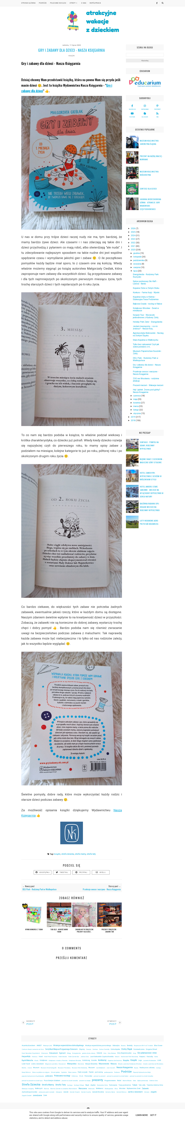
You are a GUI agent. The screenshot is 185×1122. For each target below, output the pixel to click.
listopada (137, 257)
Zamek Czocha (86, 1092)
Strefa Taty (91, 854)
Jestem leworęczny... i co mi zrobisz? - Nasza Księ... (145, 327)
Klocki (36, 1060)
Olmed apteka (55, 1072)
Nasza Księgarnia (125, 1067)
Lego (140, 1060)
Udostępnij (44, 872)
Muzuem (91, 1068)
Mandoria (81, 1064)
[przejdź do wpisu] (34, 926)
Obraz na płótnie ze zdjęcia (40, 1072)
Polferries (75, 1076)
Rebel (119, 1080)
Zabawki (145, 1088)
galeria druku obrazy (88, 1053)
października (139, 260)
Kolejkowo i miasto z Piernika (58, 1060)
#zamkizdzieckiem (28, 1045)
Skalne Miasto (127, 1080)
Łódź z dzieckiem (37, 1064)
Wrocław (122, 1088)
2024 (133, 235)
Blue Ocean (158, 1045)
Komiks (94, 1060)
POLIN (81, 1076)
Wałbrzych (39, 1088)
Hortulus (34, 1056)
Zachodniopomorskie (29, 1092)
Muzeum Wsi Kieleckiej (79, 1068)
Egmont (62, 1053)
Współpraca (95, 3)
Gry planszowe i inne (147, 1053)
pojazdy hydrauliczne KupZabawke (33, 1076)
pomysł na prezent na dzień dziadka (141, 1076)
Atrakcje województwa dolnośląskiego (68, 1045)
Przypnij (83, 872)
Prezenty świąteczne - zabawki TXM (109, 930)
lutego (136, 410)
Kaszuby (150, 1056)
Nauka (136, 1068)
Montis (24, 1068)
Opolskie (64, 1072)
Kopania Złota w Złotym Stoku (146, 288)
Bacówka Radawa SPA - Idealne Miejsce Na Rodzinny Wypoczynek (150, 507)
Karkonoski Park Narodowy (129, 1056)
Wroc (116, 1088)
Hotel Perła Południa (50, 1056)
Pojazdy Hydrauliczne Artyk (142, 1072)
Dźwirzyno (44, 1053)
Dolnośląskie (115, 1049)
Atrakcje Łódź (47, 1045)
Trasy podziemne (125, 1085)
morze (30, 1068)
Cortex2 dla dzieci (148, 188)
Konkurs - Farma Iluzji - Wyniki (146, 292)
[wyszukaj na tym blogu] (162, 3)
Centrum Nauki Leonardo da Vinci (33, 1049)
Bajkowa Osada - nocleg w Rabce (147, 304)
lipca (135, 271)
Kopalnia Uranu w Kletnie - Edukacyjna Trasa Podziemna (145, 298)
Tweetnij (64, 872)
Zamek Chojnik (75, 1092)
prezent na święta (84, 1080)
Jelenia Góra (85, 1056)
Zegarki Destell (26, 1095)
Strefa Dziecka (67, 854)
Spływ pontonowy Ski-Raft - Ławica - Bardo (145, 282)
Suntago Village (79, 1085)
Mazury (114, 1064)
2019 (133, 417)
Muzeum (36, 1068)
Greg (134, 1053)
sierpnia (137, 267)
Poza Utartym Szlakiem (52, 1080)
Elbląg (69, 1053)
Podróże (43, 3)
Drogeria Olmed (151, 1049)
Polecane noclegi (62, 1075)
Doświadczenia (139, 1049)
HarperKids (26, 1056)
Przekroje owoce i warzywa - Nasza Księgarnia (145, 372)
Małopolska (71, 1064)
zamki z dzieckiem (135, 1092)
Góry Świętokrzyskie (124, 1053)
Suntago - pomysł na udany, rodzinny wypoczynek (149, 445)
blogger (145, 117)
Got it (153, 1115)
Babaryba (116, 1045)
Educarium (53, 1053)
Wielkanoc (99, 1088)
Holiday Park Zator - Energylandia (147, 322)
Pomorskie (88, 1076)
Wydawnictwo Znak (133, 1088)
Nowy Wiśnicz (26, 1072)
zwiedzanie (37, 1095)
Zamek (65, 1092)
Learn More (142, 1115)
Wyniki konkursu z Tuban (34, 929)
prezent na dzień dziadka (70, 1080)
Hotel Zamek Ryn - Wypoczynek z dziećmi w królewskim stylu (151, 476)
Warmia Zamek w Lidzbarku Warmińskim (63, 1088)
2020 (133, 249)
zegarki (154, 1092)
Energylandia (76, 1053)
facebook (132, 109)
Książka (126, 1060)
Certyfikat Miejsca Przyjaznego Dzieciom (61, 1049)
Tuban (134, 1085)
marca (136, 406)
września (137, 264)
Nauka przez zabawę (147, 1068)
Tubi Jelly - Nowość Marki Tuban (59, 930)
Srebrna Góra (153, 1080)
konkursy (102, 1060)
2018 (133, 420)
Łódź (159, 1060)
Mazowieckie (104, 1064)
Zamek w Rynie (110, 1092)
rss (157, 117)
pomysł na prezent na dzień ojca (32, 1080)
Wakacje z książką (28, 1088)
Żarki (45, 1095)
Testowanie (113, 1085)
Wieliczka (91, 1088)
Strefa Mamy (80, 854)
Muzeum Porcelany (64, 1068)
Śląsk (87, 1085)
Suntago (69, 1085)
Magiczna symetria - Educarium (55, 1064)
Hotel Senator (63, 1056)
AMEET (39, 1045)
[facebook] (155, 3)
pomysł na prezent (99, 1076)
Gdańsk (99, 1053)
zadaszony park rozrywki (46, 1092)
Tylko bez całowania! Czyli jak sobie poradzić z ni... (146, 345)
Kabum (117, 1056)
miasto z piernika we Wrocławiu (153, 1064)
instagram (145, 109)
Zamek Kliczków (98, 1092)
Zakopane (59, 1092)
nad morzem (111, 1068)
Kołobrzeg (86, 1060)
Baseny (123, 1045)
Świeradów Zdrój (102, 1085)
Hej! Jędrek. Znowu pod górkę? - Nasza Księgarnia (147, 390)
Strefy (73, 3)
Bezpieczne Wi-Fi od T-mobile (143, 1045)
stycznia (137, 413)
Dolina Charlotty (104, 1049)
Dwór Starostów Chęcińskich (31, 1053)
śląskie (93, 1085)
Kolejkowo (43, 1060)
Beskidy (130, 1045)
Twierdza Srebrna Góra (155, 1085)
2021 (133, 246)
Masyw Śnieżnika (91, 1064)
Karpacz (142, 1056)
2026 (133, 228)
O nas (83, 3)
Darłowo (95, 1049)
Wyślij (103, 872)
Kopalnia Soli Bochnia (115, 1060)
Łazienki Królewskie (149, 1060)
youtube (132, 117)
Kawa (156, 1056)
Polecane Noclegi (58, 3)
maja (135, 399)
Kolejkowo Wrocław (75, 1060)
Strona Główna (28, 3)
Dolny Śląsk (126, 1049)
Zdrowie (146, 1092)
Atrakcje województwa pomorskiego (98, 1045)
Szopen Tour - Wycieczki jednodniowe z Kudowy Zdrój (145, 316)
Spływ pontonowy (142, 1080)
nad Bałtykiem (100, 1068)
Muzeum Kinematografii (49, 1068)
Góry (104, 1053)
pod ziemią (99, 1072)
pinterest (157, 109)
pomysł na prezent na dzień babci (117, 1076)
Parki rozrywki (82, 1072)
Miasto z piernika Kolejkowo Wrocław (130, 1064)
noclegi (158, 1068)
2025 (133, 232)
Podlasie (117, 1072)
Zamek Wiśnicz (121, 1092)
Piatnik (91, 1072)
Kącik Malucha (27, 1060)
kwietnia (137, 403)
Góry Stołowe (112, 1053)
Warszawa (83, 1088)
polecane (49, 1076)
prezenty (97, 1080)
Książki (72, 56)
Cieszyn (88, 1049)
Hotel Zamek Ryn (73, 1056)
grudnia (136, 253)
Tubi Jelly (142, 1085)
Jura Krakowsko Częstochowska (102, 1056)
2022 (133, 242)
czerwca (137, 396)
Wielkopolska (109, 1088)
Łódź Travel (26, 1064)
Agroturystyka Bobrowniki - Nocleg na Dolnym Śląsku (148, 334)
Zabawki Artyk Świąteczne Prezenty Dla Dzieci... (84, 930)
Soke (134, 1080)
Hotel (41, 1056)
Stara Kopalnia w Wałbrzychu (145, 340)
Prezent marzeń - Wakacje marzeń (148, 385)
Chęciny (82, 1049)
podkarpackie (108, 1072)
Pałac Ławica (72, 1072)
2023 (133, 239)
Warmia (46, 1088)
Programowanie (110, 1080)
